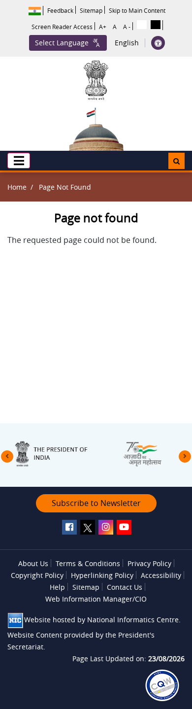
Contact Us (124, 587)
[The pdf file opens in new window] (162, 685)
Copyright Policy (37, 575)
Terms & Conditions (88, 563)
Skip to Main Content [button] (137, 10)
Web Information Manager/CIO (96, 599)
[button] (18, 161)
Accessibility (161, 575)
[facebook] (69, 527)
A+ (102, 27)
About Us (33, 563)
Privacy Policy (149, 563)
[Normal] (142, 24)
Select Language (62, 42)
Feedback (60, 10)
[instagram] (105, 527)
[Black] (155, 24)
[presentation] (7, 456)
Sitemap (91, 10)
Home (17, 187)
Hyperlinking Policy (102, 575)
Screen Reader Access (62, 27)
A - (126, 27)
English (127, 42)
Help (57, 587)
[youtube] (124, 527)
